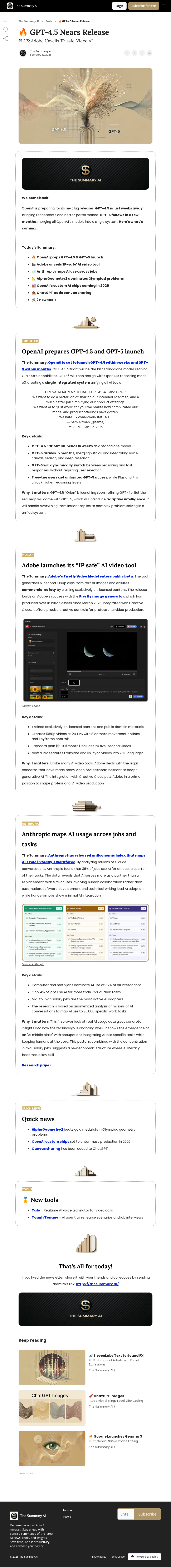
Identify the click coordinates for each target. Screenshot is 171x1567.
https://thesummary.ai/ (97, 1284)
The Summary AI (29, 21)
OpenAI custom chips (50, 1141)
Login (119, 6)
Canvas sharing (46, 1148)
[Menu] (163, 5)
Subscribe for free (144, 6)
